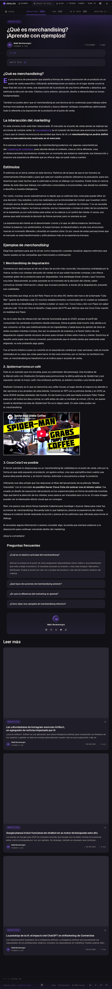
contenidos (20, 149)
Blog (54, 985)
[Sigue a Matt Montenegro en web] (46, 630)
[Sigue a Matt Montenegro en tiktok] (66, 630)
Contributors (64, 985)
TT (106, 985)
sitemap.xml (16, 979)
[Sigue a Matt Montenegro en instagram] (51, 630)
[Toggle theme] (107, 3)
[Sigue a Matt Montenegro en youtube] (61, 630)
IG (90, 985)
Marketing (14, 22)
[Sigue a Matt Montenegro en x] (56, 630)
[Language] (100, 3)
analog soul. (17, 985)
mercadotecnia (43, 130)
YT (101, 985)
